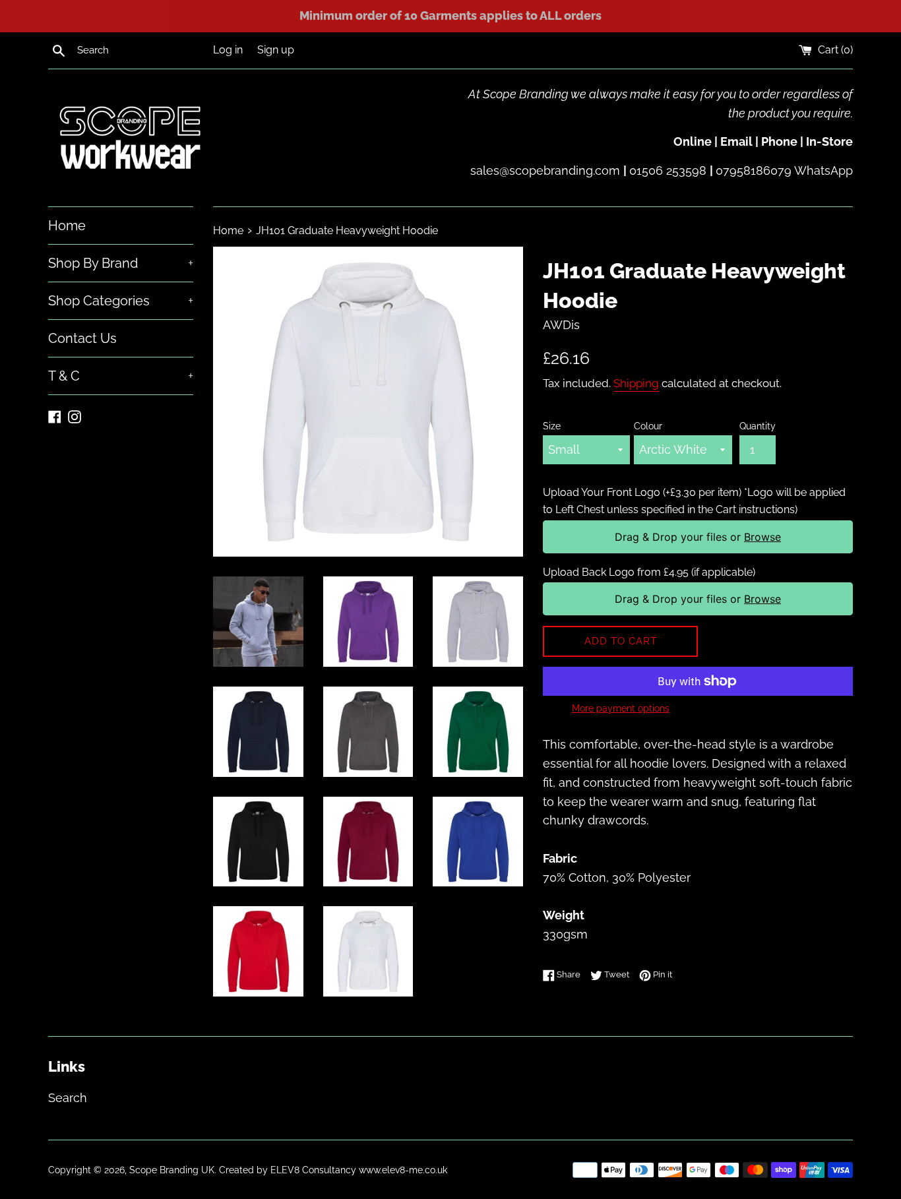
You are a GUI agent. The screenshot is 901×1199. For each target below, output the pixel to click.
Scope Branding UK (171, 1169)
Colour (648, 425)
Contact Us (82, 338)
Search (67, 1098)
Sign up (275, 50)
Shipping (636, 383)
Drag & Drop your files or (698, 536)
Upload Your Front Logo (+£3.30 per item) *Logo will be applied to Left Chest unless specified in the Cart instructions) (694, 501)
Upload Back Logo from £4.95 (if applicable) (649, 572)
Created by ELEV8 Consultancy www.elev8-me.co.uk (333, 1169)
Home (67, 225)
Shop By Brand (120, 263)
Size (552, 425)
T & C (120, 376)
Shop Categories (120, 301)
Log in (228, 50)
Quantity (757, 425)
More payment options (620, 708)
